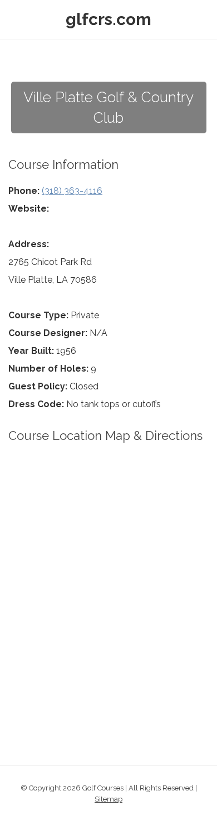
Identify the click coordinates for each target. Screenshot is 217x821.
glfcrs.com (108, 19)
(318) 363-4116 (72, 191)
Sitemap (108, 799)
